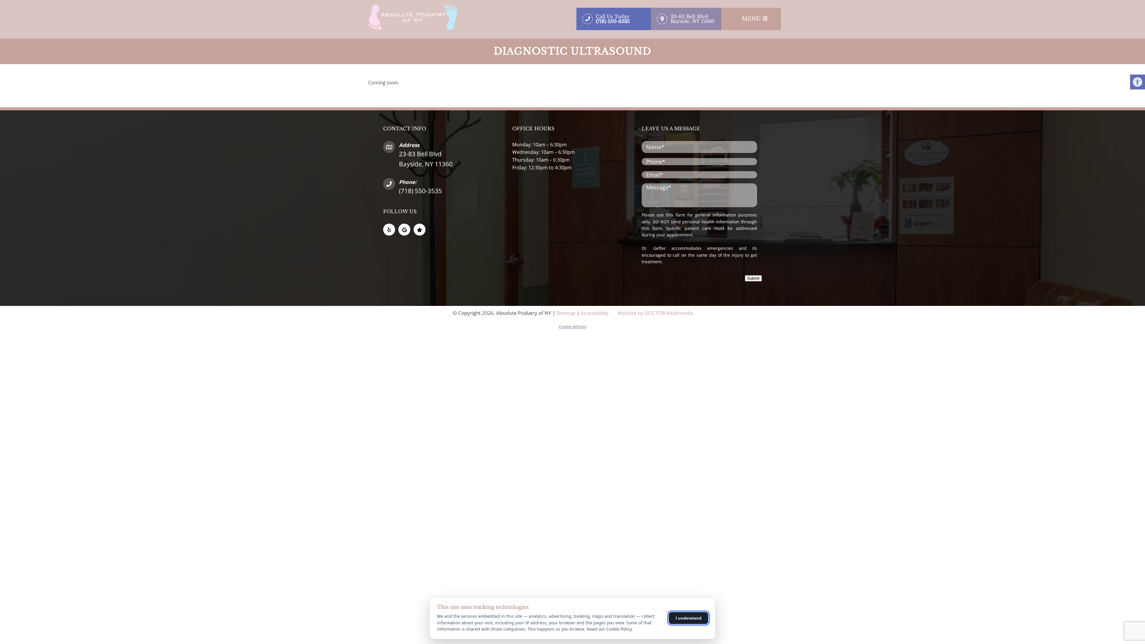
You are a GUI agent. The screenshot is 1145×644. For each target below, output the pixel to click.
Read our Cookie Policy (609, 629)
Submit (753, 278)
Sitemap (565, 312)
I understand (689, 618)
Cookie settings (572, 326)
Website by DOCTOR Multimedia (655, 312)
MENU (751, 19)
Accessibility (595, 312)
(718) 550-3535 (420, 191)
